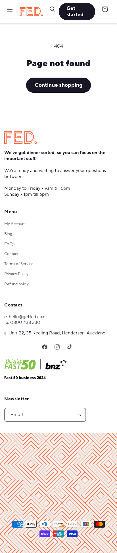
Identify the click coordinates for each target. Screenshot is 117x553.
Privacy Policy (16, 273)
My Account (15, 224)
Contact (11, 254)
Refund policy (16, 284)
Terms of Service (19, 264)
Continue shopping (58, 85)
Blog (8, 234)
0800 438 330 (25, 322)
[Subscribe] (79, 415)
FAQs (9, 244)
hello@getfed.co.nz (28, 317)
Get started (74, 11)
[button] (10, 11)
